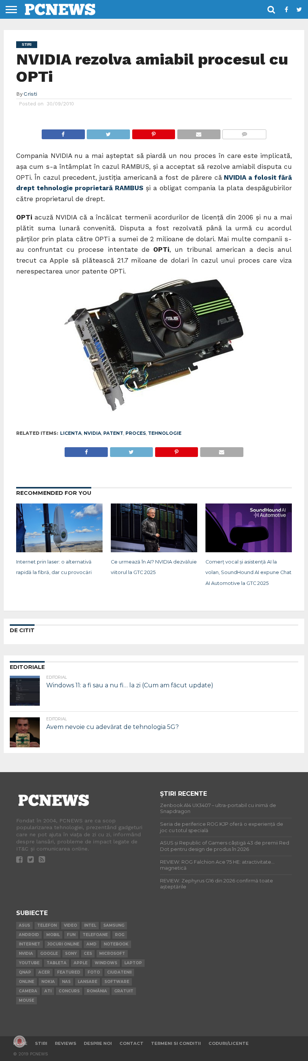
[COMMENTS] (244, 132)
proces (135, 433)
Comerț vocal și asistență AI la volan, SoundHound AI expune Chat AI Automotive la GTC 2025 (248, 572)
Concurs (69, 991)
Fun (71, 934)
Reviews (65, 1043)
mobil (53, 934)
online (26, 981)
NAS (66, 981)
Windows (106, 962)
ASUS (24, 925)
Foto (94, 972)
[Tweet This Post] (108, 132)
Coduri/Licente (228, 1043)
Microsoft (112, 953)
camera (28, 991)
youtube (29, 962)
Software (116, 981)
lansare (87, 981)
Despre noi (98, 1043)
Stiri (41, 1043)
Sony (71, 953)
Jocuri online (63, 944)
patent (113, 433)
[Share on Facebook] (63, 132)
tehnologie (164, 433)
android (29, 934)
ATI (47, 991)
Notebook (116, 944)
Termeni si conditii (176, 1043)
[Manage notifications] (20, 1041)
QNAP (25, 972)
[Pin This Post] (153, 132)
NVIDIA (92, 433)
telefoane (95, 934)
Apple (81, 962)
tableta (56, 962)
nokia (48, 981)
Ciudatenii (119, 972)
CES (88, 953)
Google (49, 953)
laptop (133, 962)
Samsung (113, 925)
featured (68, 972)
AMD (91, 944)
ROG (119, 934)
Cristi (30, 94)
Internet (29, 944)
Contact (131, 1043)
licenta (71, 433)
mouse (26, 1000)
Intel (90, 925)
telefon (47, 925)
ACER (44, 972)
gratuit (123, 991)
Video (70, 925)
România (97, 991)
